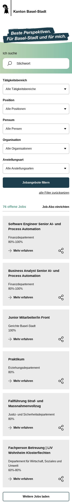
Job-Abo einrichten (55, 206)
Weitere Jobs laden (36, 496)
